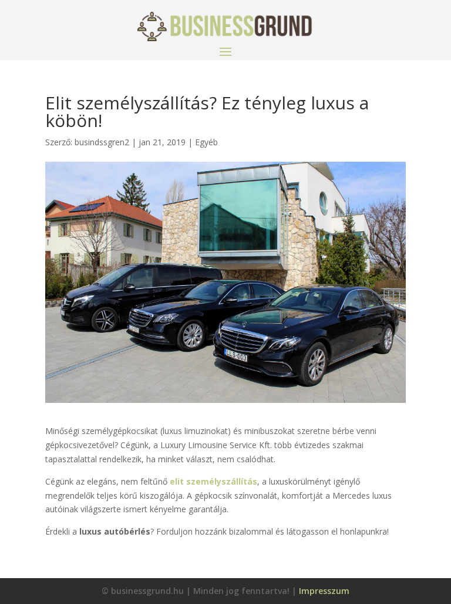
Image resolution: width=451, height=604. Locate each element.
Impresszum (324, 590)
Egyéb (206, 142)
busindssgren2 (102, 142)
